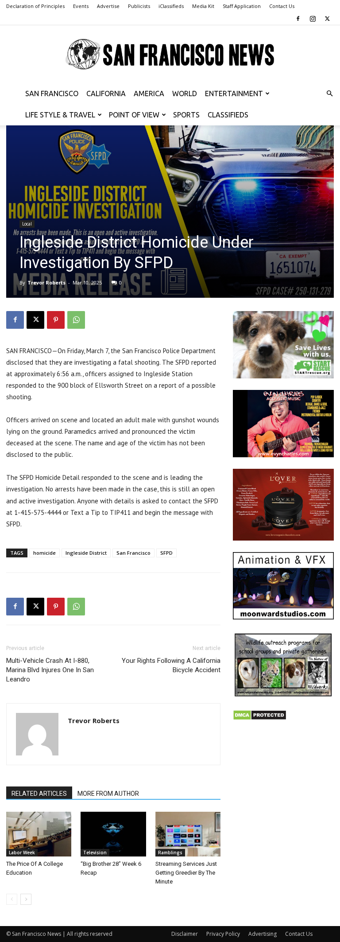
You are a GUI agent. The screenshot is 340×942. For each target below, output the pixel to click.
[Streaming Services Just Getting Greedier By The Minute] (187, 834)
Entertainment (234, 93)
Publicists (139, 6)
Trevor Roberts (46, 282)
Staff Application (242, 6)
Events (81, 6)
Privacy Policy (223, 934)
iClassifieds (171, 6)
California (106, 93)
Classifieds (228, 115)
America (149, 93)
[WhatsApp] (76, 320)
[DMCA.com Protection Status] (259, 718)
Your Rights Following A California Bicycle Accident (171, 665)
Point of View (134, 115)
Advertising (262, 934)
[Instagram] (312, 18)
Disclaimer (184, 934)
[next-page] (25, 899)
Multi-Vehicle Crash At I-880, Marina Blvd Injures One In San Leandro (50, 670)
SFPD (166, 552)
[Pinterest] (56, 320)
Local (27, 224)
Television (95, 852)
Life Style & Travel (60, 115)
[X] (327, 18)
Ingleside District (86, 552)
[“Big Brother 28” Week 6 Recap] (113, 834)
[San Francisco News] (170, 54)
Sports (186, 115)
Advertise (108, 6)
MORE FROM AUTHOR (108, 793)
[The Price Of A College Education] (38, 834)
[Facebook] (298, 18)
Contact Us (281, 6)
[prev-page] (11, 899)
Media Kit (203, 6)
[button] (329, 94)
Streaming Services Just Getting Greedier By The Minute (186, 872)
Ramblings (170, 852)
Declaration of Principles (35, 6)
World (184, 93)
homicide (44, 552)
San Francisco (51, 93)
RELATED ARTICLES (39, 793)
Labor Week (22, 852)
